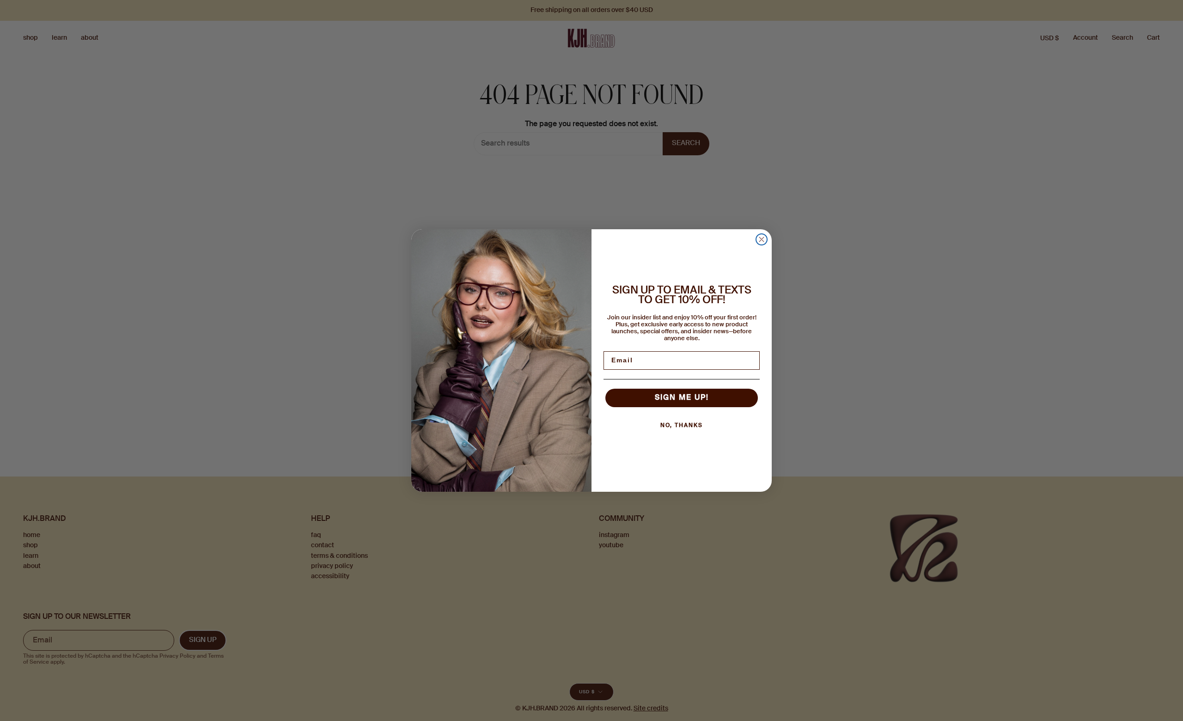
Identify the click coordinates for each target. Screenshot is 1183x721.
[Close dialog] (761, 239)
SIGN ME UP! (682, 398)
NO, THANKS (681, 425)
